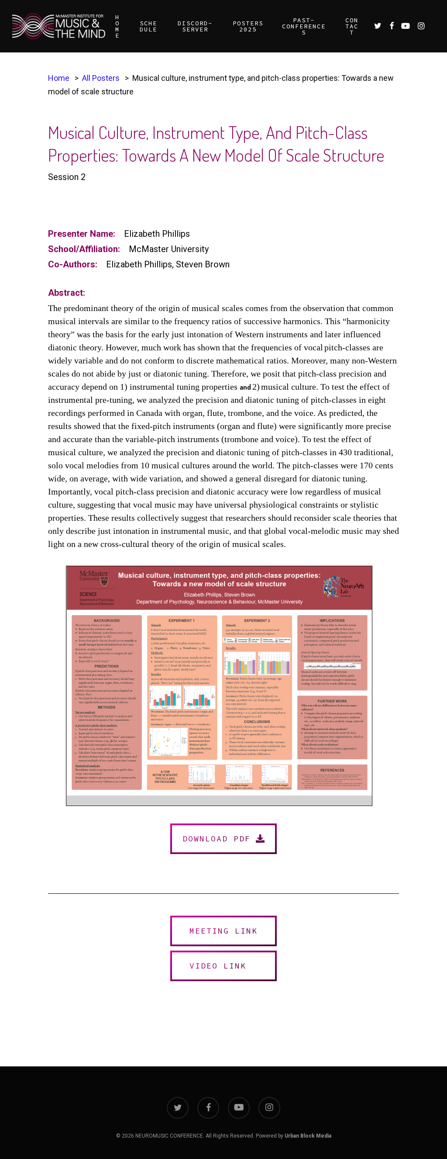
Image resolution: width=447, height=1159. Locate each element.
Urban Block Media (308, 1136)
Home (58, 78)
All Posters (101, 78)
